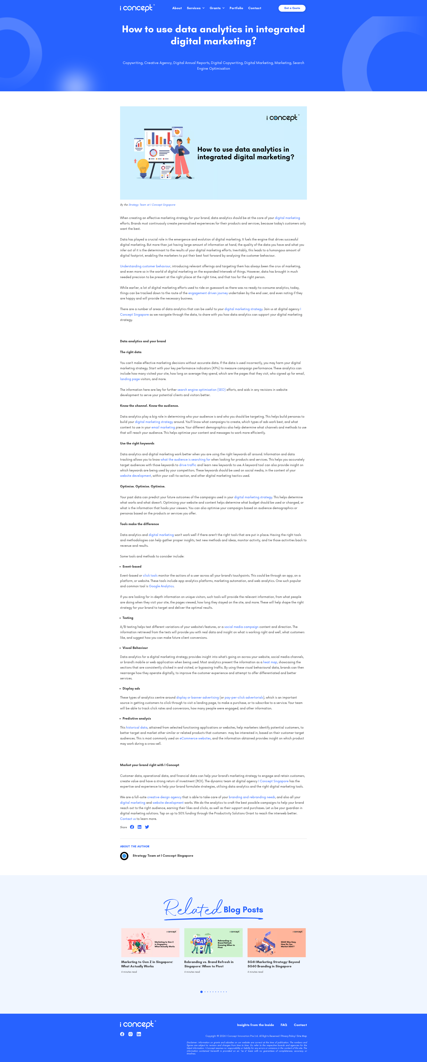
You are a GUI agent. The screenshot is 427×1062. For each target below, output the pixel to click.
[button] (131, 827)
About (177, 8)
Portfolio (236, 8)
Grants (215, 8)
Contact (254, 8)
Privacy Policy (288, 1036)
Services (194, 8)
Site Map (302, 1036)
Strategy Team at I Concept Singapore (151, 204)
